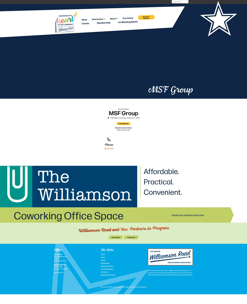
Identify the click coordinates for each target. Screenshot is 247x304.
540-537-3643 (108, 148)
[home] (66, 23)
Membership (105, 263)
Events (103, 260)
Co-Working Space (107, 269)
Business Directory (107, 266)
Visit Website (123, 124)
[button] (98, 19)
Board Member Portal (108, 275)
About (103, 257)
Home (103, 254)
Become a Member (146, 17)
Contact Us (104, 272)
